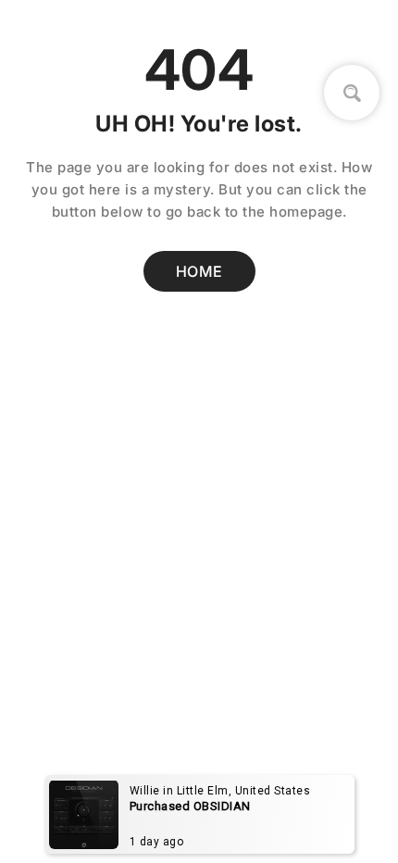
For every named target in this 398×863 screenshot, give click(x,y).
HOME (199, 271)
